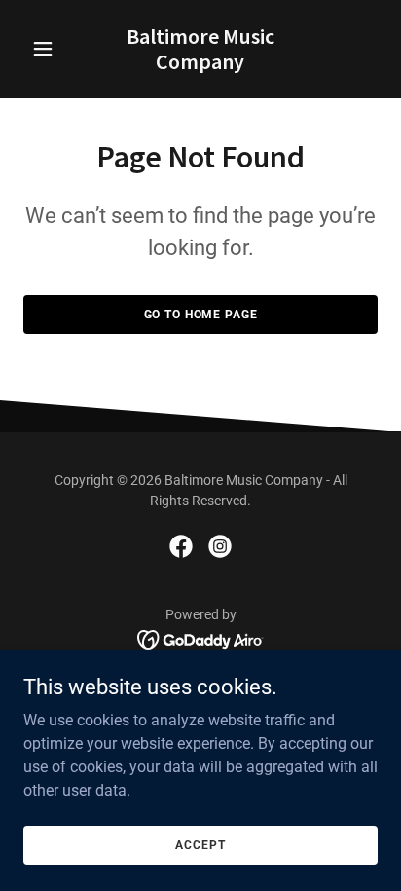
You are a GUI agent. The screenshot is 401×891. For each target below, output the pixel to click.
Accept (200, 844)
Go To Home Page (201, 314)
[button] (50, 48)
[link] (201, 64)
